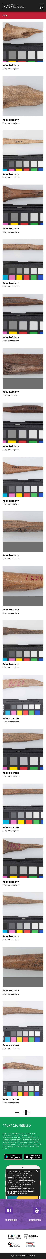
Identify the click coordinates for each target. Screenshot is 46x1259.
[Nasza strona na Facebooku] (9, 1210)
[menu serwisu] (41, 4)
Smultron (31, 1256)
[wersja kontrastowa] (41, 8)
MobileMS (23, 1256)
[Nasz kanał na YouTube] (37, 1210)
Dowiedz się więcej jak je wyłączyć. (20, 1192)
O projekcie (11, 1220)
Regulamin (35, 1220)
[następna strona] (23, 1112)
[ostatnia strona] (28, 1112)
